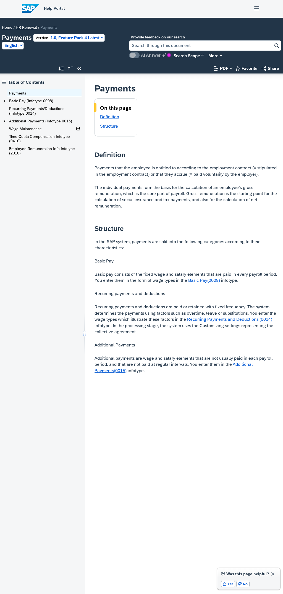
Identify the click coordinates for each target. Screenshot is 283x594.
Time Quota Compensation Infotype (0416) (39, 138)
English (11, 45)
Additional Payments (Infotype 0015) (40, 121)
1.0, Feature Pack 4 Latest (67, 37)
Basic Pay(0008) (204, 280)
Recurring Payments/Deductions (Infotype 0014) (36, 110)
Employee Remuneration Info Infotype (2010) (42, 150)
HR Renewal (26, 27)
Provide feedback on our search (158, 37)
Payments (17, 93)
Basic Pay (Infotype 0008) (31, 101)
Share (270, 68)
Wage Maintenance (25, 129)
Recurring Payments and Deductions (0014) (229, 319)
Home (7, 27)
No (243, 584)
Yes (228, 584)
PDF (221, 68)
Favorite (246, 68)
